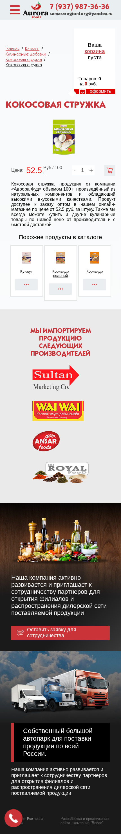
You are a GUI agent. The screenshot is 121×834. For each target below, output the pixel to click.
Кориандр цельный (60, 273)
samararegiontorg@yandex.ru (81, 14)
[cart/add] (109, 170)
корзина (95, 51)
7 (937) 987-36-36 (79, 7)
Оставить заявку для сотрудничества (51, 632)
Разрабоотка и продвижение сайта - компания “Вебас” (84, 821)
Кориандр (94, 271)
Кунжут (26, 271)
